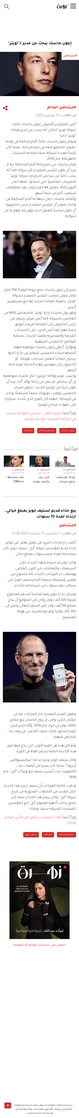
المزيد (29, 1113)
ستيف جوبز (31, 834)
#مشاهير (70, 470)
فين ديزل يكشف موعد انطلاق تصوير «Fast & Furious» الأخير (40, 480)
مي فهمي (69, 115)
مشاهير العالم (46, 430)
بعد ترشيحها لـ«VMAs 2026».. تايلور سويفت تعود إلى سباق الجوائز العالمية (14, 480)
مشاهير (28, 430)
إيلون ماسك (67, 430)
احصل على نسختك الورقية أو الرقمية (39, 945)
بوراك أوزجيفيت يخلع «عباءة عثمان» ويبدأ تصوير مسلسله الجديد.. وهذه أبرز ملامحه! (65, 480)
